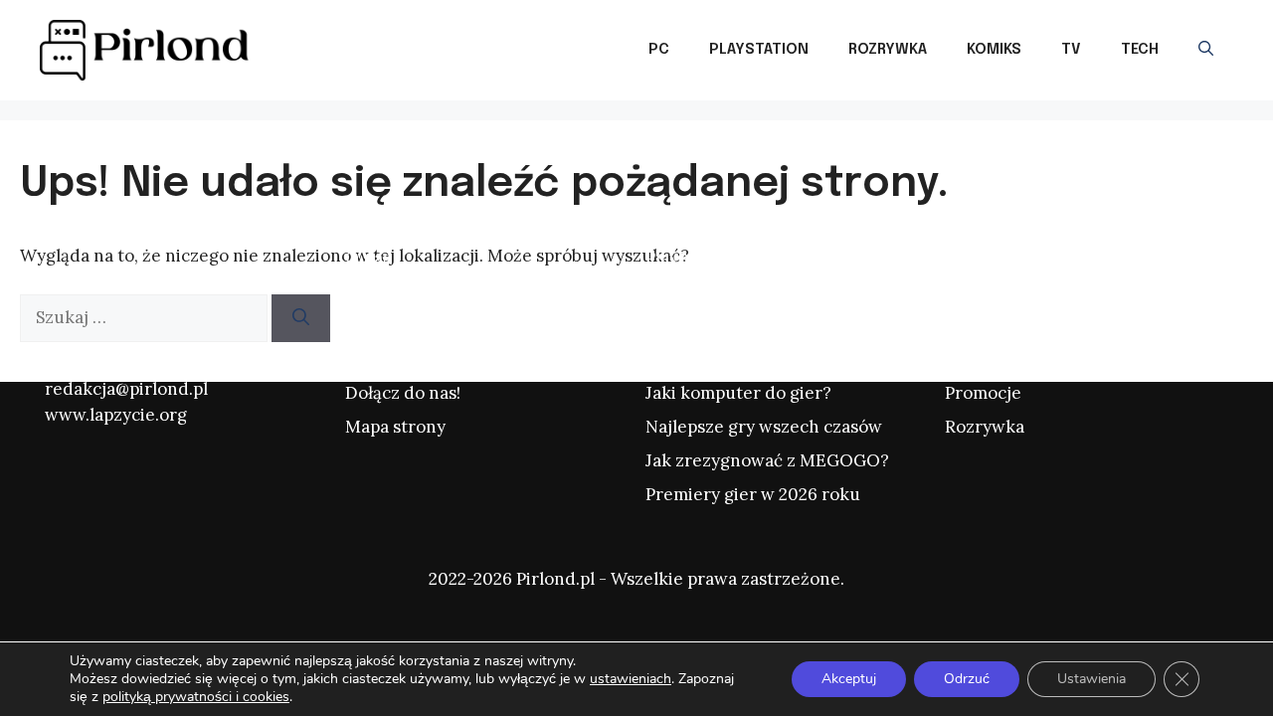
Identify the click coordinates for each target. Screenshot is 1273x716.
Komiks (994, 50)
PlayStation (759, 50)
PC (658, 50)
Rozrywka (887, 50)
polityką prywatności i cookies (195, 696)
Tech (1140, 50)
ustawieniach (630, 679)
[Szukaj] (301, 318)
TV (1071, 50)
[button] (1206, 50)
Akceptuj (848, 678)
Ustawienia (1091, 678)
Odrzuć (967, 678)
